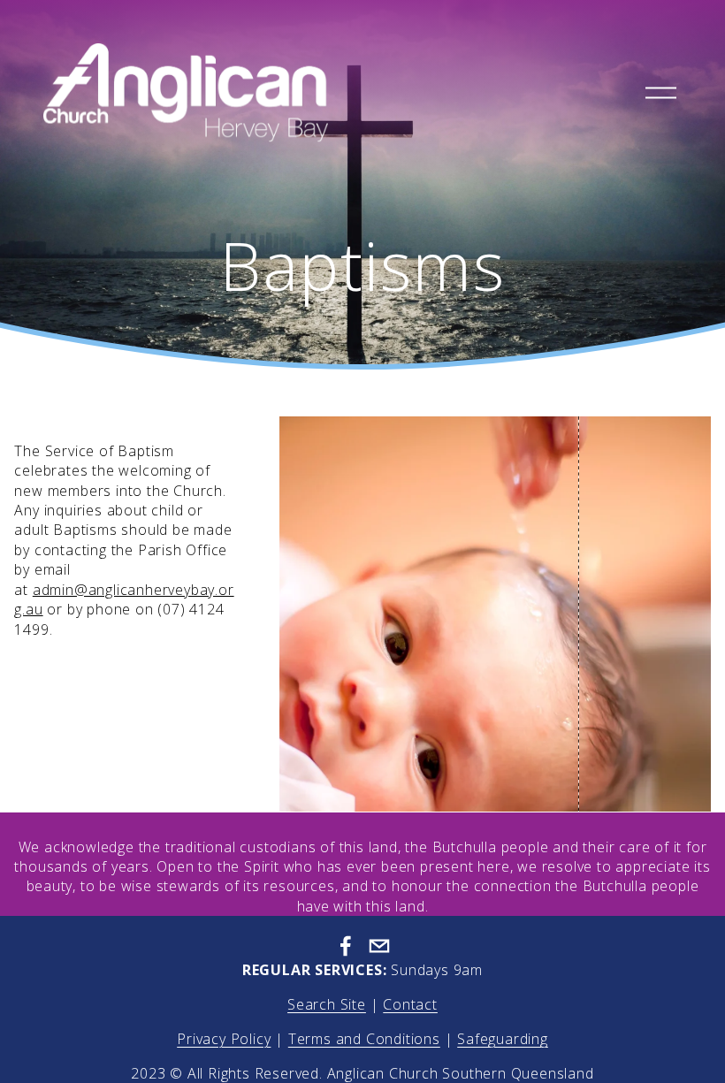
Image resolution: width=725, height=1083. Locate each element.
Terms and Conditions (364, 1039)
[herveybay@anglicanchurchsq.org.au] (379, 946)
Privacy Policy (224, 1039)
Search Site (326, 1004)
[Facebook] (345, 946)
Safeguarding (502, 1039)
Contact (410, 1004)
